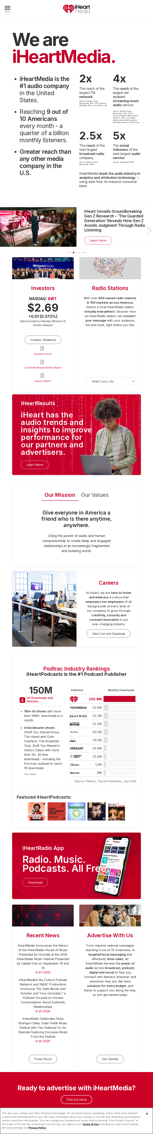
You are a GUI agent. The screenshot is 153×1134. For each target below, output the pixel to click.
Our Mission (60, 495)
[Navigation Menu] (7, 9)
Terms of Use (90, 1124)
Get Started (110, 1059)
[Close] (147, 1114)
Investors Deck (42, 354)
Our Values (95, 495)
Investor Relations (43, 340)
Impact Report (43, 381)
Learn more (98, 240)
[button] (148, 231)
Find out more (77, 1099)
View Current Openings (108, 633)
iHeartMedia (76, 9)
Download (35, 882)
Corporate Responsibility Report (43, 367)
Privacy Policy (37, 1127)
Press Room (43, 1059)
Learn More (34, 465)
